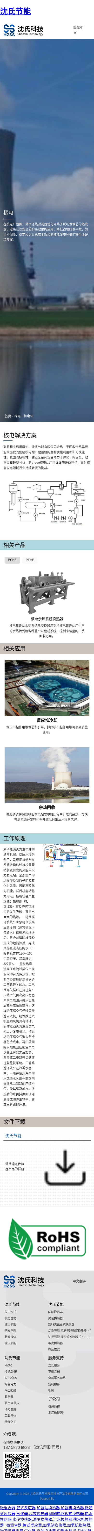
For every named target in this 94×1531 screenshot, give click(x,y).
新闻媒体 (10, 1337)
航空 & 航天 (12, 1403)
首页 (8, 416)
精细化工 (10, 1422)
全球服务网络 (57, 1378)
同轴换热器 (55, 1312)
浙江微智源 (55, 1413)
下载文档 (54, 1371)
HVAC (9, 1365)
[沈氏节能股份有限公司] (23, 30)
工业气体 (10, 1415)
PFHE (30, 560)
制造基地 (10, 1318)
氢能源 (9, 1397)
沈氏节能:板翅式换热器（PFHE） (69, 1337)
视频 (51, 1390)
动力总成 (10, 1409)
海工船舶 (10, 1390)
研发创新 (10, 1330)
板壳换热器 (55, 1343)
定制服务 (54, 1384)
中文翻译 (79, 1281)
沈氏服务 (54, 1365)
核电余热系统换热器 (47, 619)
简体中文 (78, 30)
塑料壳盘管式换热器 (61, 1324)
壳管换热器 (55, 1318)
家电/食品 (11, 1378)
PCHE (12, 560)
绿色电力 (10, 1384)
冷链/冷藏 (11, 1371)
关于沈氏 (10, 1312)
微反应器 (54, 1349)
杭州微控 (54, 1406)
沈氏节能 (15, 11)
